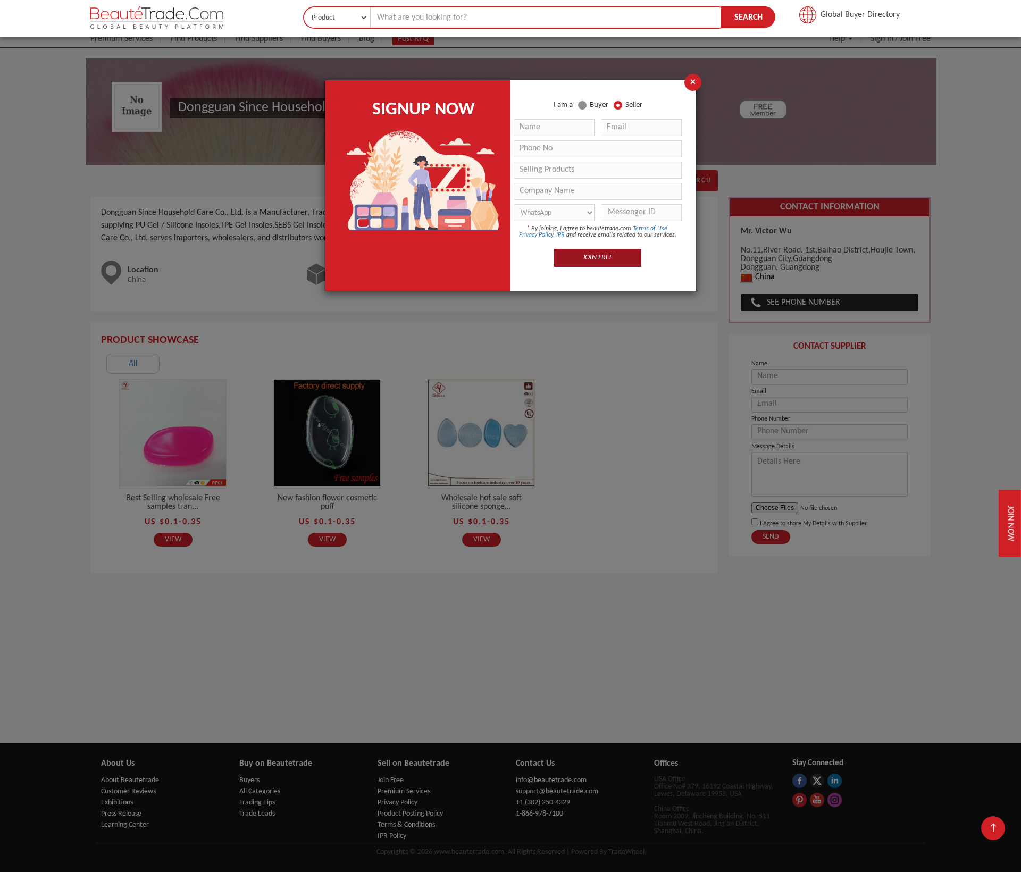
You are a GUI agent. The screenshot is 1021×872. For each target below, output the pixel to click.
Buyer (599, 105)
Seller (633, 105)
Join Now (1011, 523)
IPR (560, 235)
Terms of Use (650, 228)
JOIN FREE (598, 258)
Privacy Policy (536, 235)
